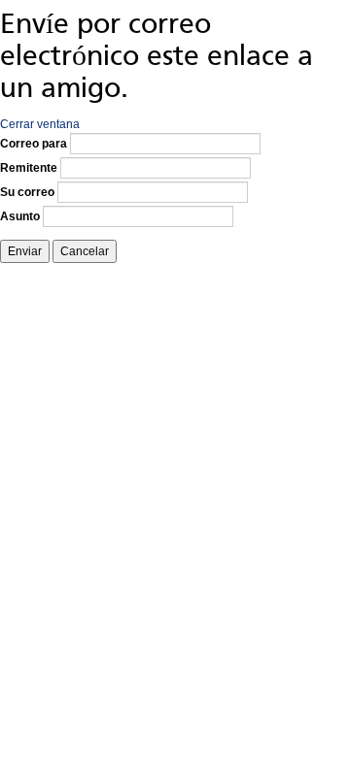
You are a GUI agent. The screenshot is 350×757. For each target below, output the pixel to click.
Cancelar (84, 251)
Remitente (28, 168)
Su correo (27, 192)
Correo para (33, 143)
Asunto (20, 216)
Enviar (25, 251)
